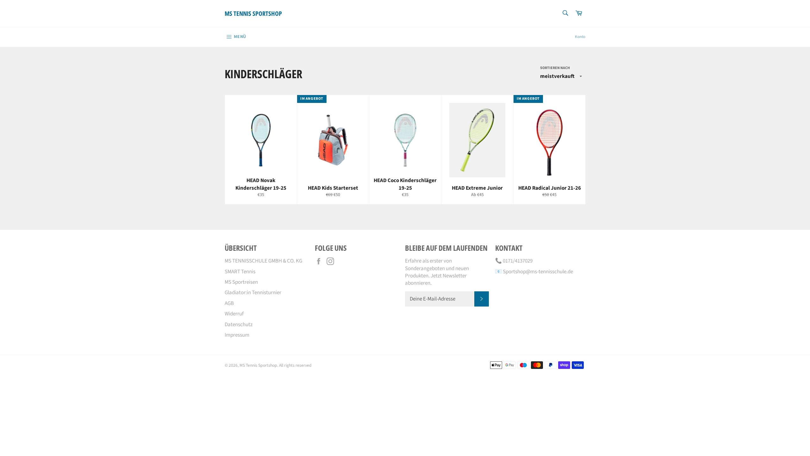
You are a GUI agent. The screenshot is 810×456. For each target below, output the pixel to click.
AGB (229, 303)
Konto (580, 37)
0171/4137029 (518, 261)
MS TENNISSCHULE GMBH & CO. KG (263, 261)
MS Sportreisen (241, 282)
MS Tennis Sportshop (253, 13)
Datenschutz (238, 324)
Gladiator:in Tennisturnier (253, 292)
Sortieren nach (555, 68)
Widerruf (234, 314)
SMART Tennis (240, 272)
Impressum (237, 335)
